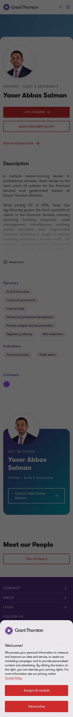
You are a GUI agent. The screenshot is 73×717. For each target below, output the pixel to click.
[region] (36, 668)
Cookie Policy (13, 678)
